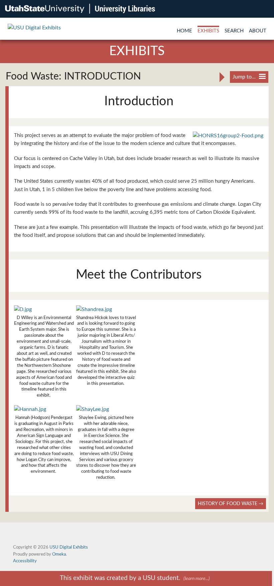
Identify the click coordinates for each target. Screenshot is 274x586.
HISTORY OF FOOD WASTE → (230, 503)
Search (234, 30)
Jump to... (244, 77)
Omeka (59, 554)
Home (184, 30)
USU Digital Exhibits (68, 547)
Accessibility (25, 561)
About (257, 30)
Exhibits (208, 30)
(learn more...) (196, 578)
